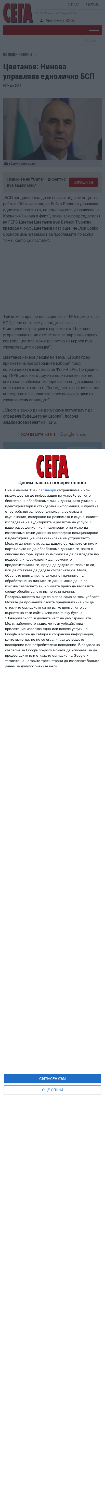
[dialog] (52, 973)
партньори (47, 490)
